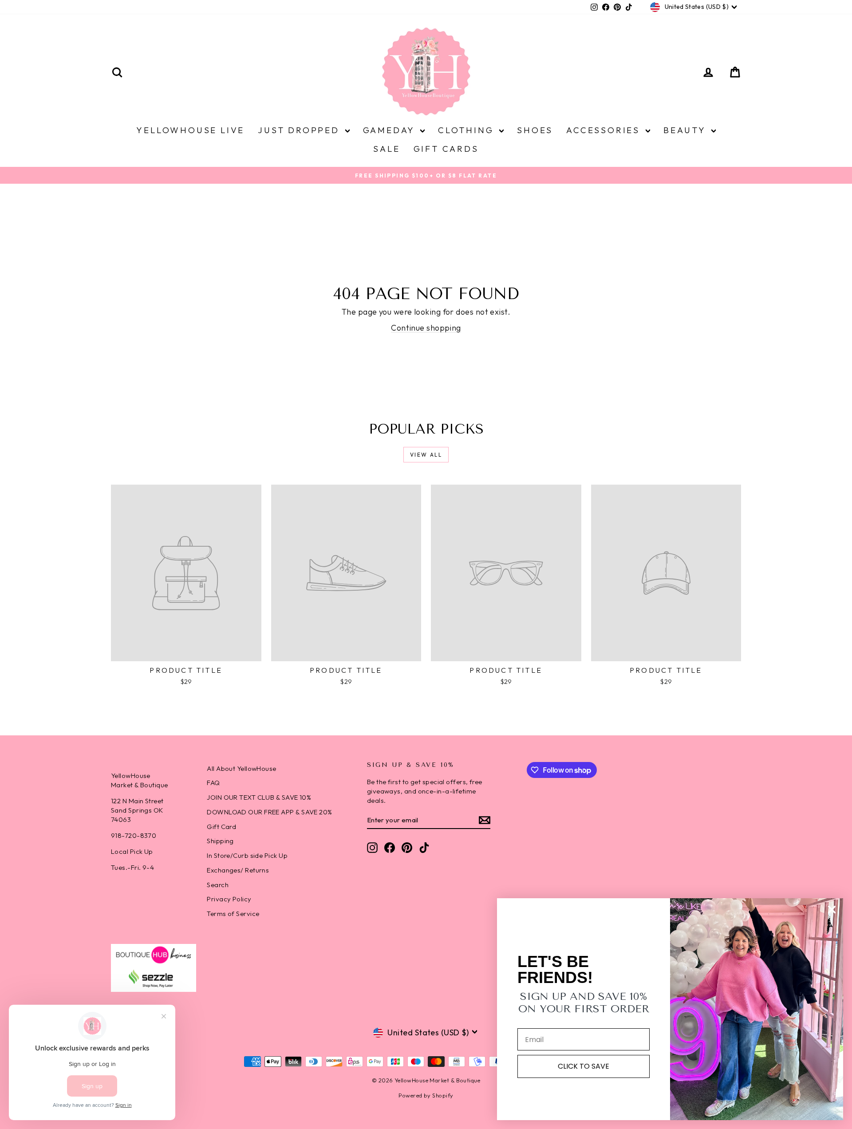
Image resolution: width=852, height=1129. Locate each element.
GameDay (390, 130)
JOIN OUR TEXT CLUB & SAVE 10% (259, 797)
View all (426, 454)
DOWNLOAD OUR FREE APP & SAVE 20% (269, 812)
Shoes (535, 130)
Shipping (220, 841)
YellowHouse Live (190, 130)
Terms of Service (233, 913)
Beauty (686, 130)
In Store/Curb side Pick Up (247, 855)
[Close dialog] (832, 909)
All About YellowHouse (241, 768)
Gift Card (221, 826)
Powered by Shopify (425, 1095)
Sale (386, 148)
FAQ (213, 782)
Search (218, 884)
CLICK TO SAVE (583, 1066)
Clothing (467, 130)
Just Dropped (300, 130)
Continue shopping (426, 328)
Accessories (604, 130)
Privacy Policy (229, 899)
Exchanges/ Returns (238, 870)
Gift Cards (446, 148)
